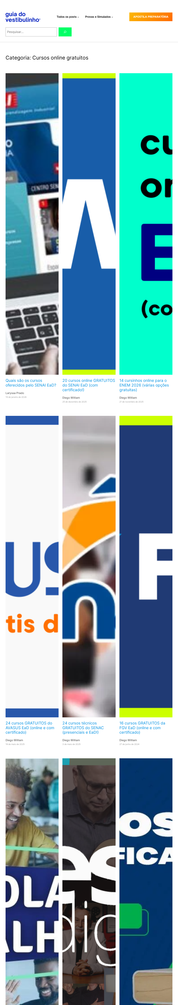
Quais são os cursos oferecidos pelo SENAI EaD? (31, 382)
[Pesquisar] (65, 31)
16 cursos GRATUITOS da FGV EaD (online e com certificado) (142, 728)
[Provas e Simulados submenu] (112, 17)
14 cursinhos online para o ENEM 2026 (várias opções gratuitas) (144, 385)
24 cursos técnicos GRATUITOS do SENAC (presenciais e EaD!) (83, 728)
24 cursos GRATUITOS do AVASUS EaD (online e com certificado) (30, 728)
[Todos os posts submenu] (78, 17)
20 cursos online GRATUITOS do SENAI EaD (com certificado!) (88, 385)
